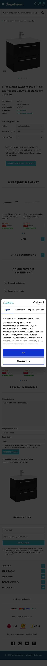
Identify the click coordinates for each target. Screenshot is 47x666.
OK (23, 353)
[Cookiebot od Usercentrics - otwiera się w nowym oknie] (33, 302)
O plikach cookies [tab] (36, 310)
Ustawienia (22, 361)
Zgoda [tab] (7, 310)
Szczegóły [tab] (20, 310)
